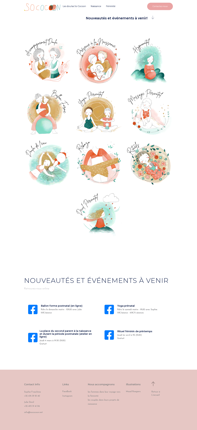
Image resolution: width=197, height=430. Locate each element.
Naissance (96, 6)
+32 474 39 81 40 (32, 396)
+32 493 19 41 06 (32, 406)
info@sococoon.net (33, 412)
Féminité (110, 6)
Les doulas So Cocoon (74, 6)
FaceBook (67, 391)
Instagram (67, 396)
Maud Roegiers (133, 391)
